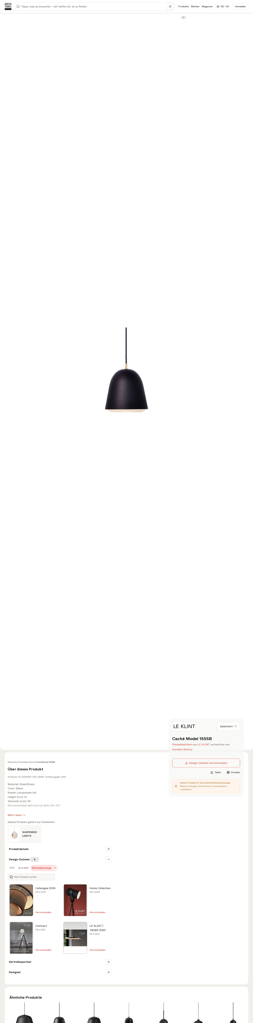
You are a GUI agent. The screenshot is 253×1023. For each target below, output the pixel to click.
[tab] (12, 868)
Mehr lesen (15, 815)
